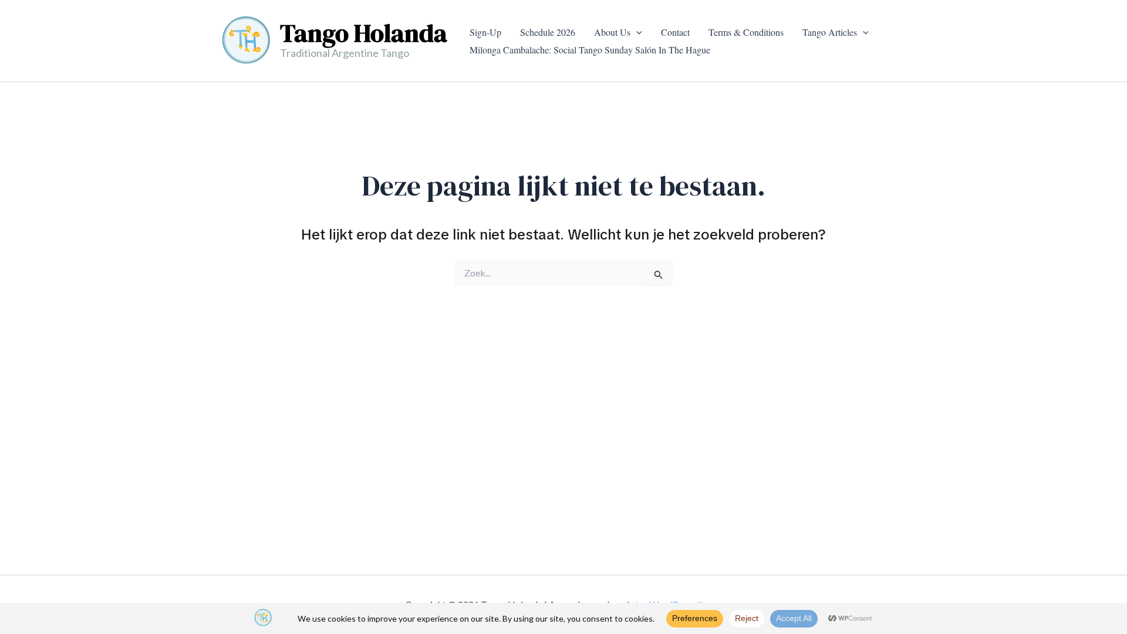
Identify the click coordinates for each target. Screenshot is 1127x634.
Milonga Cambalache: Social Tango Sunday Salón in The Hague (590, 49)
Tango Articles (829, 32)
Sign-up (485, 32)
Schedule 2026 (547, 32)
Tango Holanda (363, 33)
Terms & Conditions (746, 32)
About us (612, 32)
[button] (636, 32)
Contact (675, 32)
